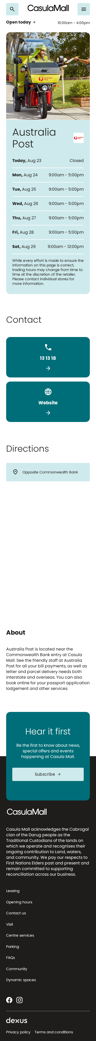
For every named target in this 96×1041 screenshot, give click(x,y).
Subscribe (48, 774)
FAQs (10, 957)
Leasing (12, 890)
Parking (12, 946)
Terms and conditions (54, 1032)
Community (16, 968)
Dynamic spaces (21, 979)
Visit (9, 924)
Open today (21, 22)
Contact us (16, 913)
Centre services (20, 935)
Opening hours (19, 902)
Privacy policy (18, 1032)
